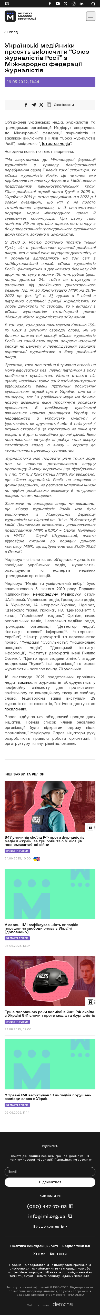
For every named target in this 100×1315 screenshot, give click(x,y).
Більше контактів (48, 1226)
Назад (12, 32)
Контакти (58, 1254)
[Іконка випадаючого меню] (90, 16)
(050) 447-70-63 (47, 1206)
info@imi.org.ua (46, 1216)
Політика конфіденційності (34, 1246)
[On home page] (15, 16)
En (7, 3)
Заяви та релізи (17, 850)
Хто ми (39, 1254)
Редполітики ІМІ (76, 1246)
